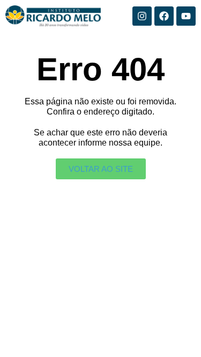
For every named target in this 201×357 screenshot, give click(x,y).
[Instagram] (142, 16)
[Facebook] (164, 16)
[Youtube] (186, 16)
